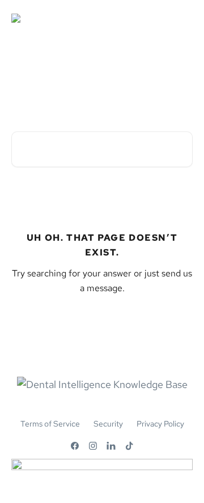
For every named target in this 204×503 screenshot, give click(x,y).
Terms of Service (50, 424)
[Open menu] (182, 22)
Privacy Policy (160, 424)
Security (108, 424)
